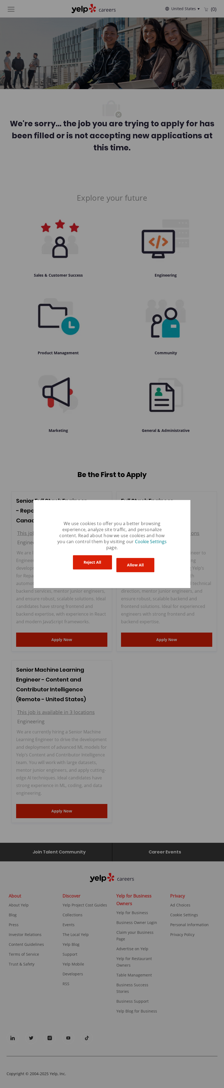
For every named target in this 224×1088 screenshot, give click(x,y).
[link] (151, 542)
